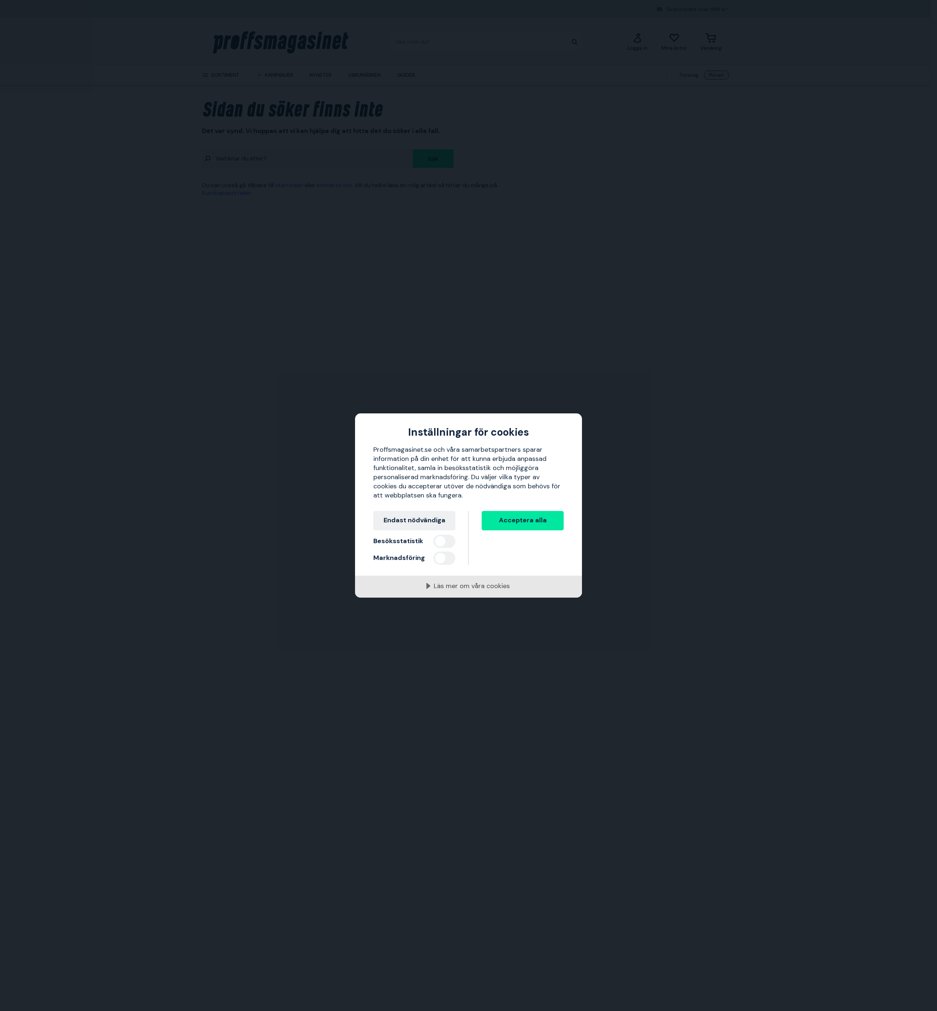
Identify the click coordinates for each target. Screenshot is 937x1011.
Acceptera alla (523, 520)
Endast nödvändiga (414, 520)
